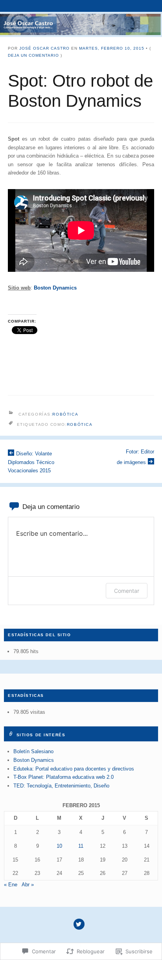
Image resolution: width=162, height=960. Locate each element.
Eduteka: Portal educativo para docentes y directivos (73, 769)
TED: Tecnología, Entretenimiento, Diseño (61, 786)
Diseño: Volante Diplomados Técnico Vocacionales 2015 (31, 462)
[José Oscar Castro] (81, 24)
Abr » (28, 885)
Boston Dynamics (33, 760)
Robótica (65, 414)
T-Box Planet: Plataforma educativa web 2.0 (63, 777)
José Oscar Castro (44, 48)
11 (80, 846)
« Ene (10, 885)
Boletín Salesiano (33, 751)
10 (59, 846)
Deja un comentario (33, 55)
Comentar (126, 590)
